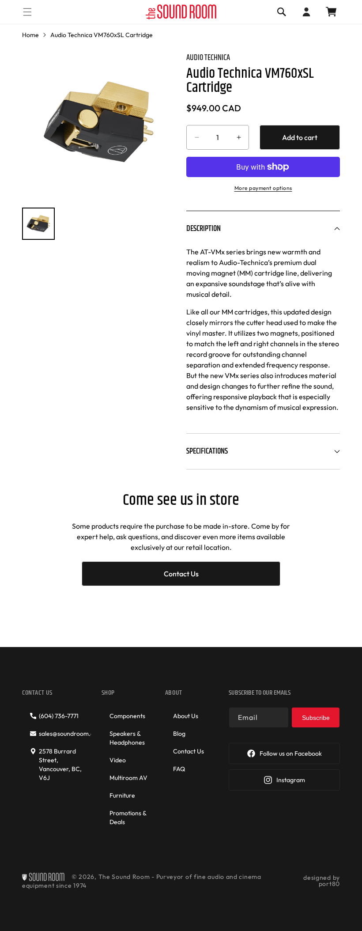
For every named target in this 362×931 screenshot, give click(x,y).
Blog (179, 734)
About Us (185, 716)
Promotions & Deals (127, 817)
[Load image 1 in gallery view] (38, 224)
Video (117, 760)
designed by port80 (321, 881)
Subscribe (316, 717)
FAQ (179, 769)
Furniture (122, 795)
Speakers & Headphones (127, 738)
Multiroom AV (128, 778)
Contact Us (181, 573)
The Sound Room (124, 877)
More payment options (263, 188)
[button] (27, 12)
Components (127, 716)
